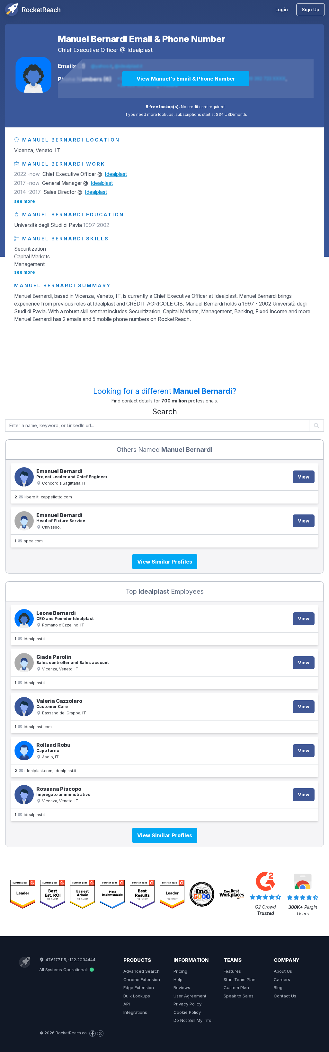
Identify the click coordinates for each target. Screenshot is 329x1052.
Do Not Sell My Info (192, 1020)
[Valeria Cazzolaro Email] (24, 706)
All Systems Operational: (64, 969)
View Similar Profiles (164, 561)
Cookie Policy (187, 1012)
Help (177, 979)
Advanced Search (141, 971)
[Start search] (316, 425)
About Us (283, 971)
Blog (278, 987)
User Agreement (189, 995)
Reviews (181, 987)
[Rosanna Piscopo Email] (24, 794)
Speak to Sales (238, 995)
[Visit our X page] (100, 1033)
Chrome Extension (141, 979)
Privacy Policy (187, 1003)
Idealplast (140, 50)
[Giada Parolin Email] (24, 662)
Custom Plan (236, 987)
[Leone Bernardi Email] (24, 618)
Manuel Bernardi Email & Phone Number (141, 38)
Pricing (180, 971)
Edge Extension (138, 987)
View (303, 476)
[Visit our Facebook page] (92, 1033)
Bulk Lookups (136, 995)
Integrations (135, 1012)
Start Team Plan (239, 979)
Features (232, 971)
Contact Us (285, 995)
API (126, 1003)
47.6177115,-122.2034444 (69, 959)
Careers (282, 979)
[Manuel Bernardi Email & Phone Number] (33, 75)
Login (281, 9)
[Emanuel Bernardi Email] (24, 477)
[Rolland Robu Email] (24, 750)
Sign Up (310, 9)
